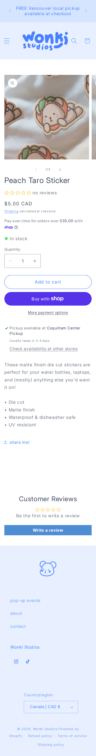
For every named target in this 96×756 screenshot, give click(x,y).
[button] (6, 40)
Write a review (48, 530)
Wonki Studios (45, 729)
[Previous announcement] (10, 11)
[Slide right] (60, 169)
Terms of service (72, 736)
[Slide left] (35, 169)
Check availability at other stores (43, 348)
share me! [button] (19, 442)
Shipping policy (51, 745)
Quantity (12, 249)
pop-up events (25, 600)
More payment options (48, 312)
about (16, 613)
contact (18, 626)
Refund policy (40, 736)
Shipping (11, 211)
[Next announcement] (86, 11)
